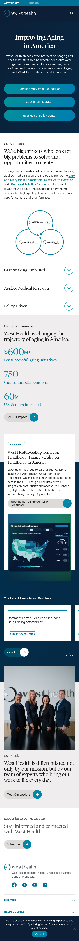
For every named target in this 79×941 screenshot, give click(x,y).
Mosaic (34, 3)
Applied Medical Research (26, 288)
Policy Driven (15, 306)
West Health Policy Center (28, 184)
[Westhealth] (20, 17)
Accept (39, 934)
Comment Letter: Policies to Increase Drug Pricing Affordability (34, 620)
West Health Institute (58, 180)
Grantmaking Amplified (24, 270)
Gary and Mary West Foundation (39, 177)
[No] (74, 928)
